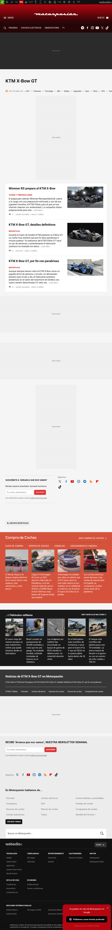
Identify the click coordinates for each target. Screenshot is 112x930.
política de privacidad (38, 498)
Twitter (102, 27)
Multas (66, 91)
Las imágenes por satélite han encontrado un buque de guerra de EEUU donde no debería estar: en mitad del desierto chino (56, 649)
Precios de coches (74, 691)
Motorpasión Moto (97, 862)
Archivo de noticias (19, 523)
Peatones (37, 91)
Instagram (92, 27)
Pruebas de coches (84, 803)
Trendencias (11, 884)
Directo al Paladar (75, 858)
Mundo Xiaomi (11, 873)
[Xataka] (2, 2)
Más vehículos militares (93, 615)
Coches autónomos (15, 814)
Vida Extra (31, 862)
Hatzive (19, 251)
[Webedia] (13, 844)
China (95, 91)
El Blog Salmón (33, 884)
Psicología (49, 91)
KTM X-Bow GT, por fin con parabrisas (34, 261)
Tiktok (107, 27)
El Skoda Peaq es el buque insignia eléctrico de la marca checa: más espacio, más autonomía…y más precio (16, 581)
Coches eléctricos (38, 691)
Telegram (82, 27)
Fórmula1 (24, 691)
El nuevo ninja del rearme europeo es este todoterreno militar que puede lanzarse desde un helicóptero (14, 646)
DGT (28, 91)
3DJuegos (31, 858)
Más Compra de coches (91, 538)
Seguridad (77, 91)
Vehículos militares (21, 615)
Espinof (51, 862)
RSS (91, 481)
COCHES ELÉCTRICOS (31, 28)
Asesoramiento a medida (83, 546)
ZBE (58, 91)
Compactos (11, 803)
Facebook (87, 27)
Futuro (44, 814)
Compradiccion (12, 892)
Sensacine (52, 858)
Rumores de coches (56, 691)
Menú (11, 17)
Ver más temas (14, 822)
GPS (103, 91)
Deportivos (14, 231)
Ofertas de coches (39, 546)
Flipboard (97, 481)
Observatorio (52, 28)
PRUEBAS (13, 28)
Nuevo (100, 17)
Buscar (101, 833)
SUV (43, 803)
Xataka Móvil (11, 862)
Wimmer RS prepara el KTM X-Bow (32, 188)
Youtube (97, 27)
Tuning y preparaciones (20, 195)
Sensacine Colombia (56, 914)
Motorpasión (56, 14)
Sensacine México (55, 910)
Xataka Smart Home (14, 870)
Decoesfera (10, 888)
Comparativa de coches (94, 691)
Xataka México (12, 910)
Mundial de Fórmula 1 (85, 814)
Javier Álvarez (23, 214)
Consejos (59, 546)
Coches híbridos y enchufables (90, 798)
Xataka (9, 858)
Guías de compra (14, 546)
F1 (63, 28)
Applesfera (10, 866)
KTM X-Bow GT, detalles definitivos (32, 224)
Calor (87, 91)
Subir (98, 845)
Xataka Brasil (11, 914)
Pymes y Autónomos (35, 888)
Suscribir (40, 492)
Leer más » (38, 210)
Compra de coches (20, 537)
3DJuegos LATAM (34, 910)
